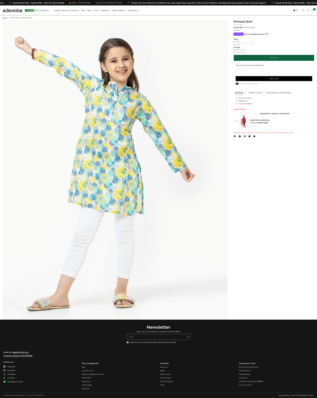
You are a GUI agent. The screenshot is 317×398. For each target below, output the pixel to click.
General (164, 363)
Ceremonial (55, 10)
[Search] (307, 10)
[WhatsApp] (250, 136)
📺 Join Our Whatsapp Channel (84, 3)
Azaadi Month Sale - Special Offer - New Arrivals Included (275, 3)
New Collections (42, 10)
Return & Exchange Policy (248, 367)
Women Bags (87, 385)
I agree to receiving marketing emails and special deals (153, 342)
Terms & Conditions (299, 395)
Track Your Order (245, 385)
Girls (96, 10)
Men (83, 10)
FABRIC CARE (255, 93)
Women (75, 10)
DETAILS (239, 93)
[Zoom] (222, 25)
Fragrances (105, 10)
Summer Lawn (87, 371)
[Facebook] (235, 136)
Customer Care (247, 363)
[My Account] (303, 10)
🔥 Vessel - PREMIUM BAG (55, 3)
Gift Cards (85, 388)
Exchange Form (245, 371)
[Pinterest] (245, 136)
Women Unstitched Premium (93, 374)
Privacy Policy (165, 378)
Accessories (132, 10)
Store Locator (165, 374)
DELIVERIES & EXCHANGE (278, 93)
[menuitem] (29, 10)
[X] (240, 136)
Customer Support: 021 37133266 (17, 356)
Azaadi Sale (30, 10)
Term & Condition (166, 381)
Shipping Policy (244, 374)
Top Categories (90, 363)
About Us (163, 367)
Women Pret (66, 10)
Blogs (162, 371)
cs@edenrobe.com (20, 352)
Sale (83, 367)
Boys (89, 10)
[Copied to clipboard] (254, 136)
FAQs (162, 385)
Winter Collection (118, 10)
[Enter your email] (187, 337)
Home (4, 18)
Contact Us (243, 378)
